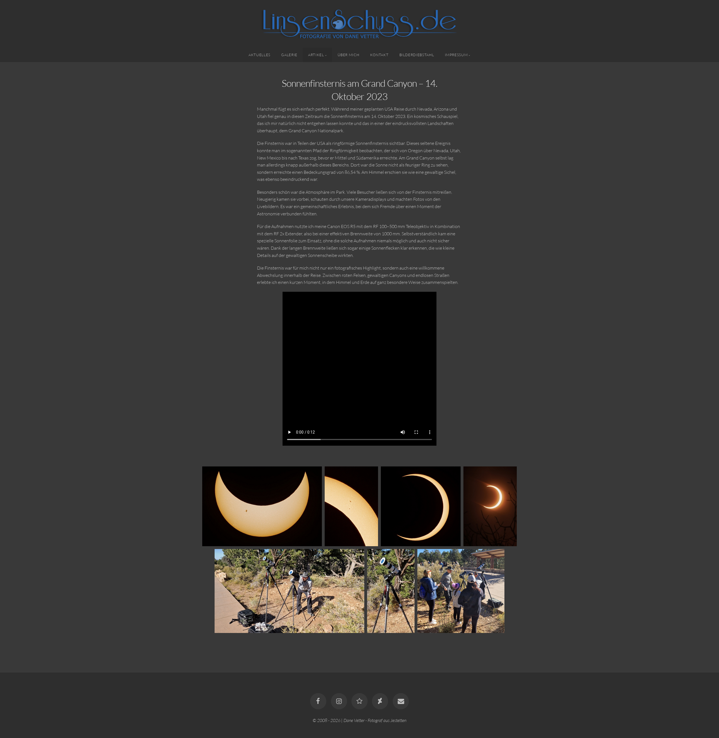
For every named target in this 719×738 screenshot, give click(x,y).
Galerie (289, 55)
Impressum (456, 55)
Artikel (316, 55)
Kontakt (379, 55)
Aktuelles (259, 55)
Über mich (349, 55)
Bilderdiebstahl (416, 55)
